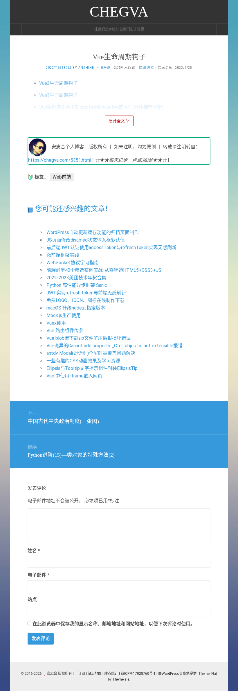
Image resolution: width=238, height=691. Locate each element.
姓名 (34, 550)
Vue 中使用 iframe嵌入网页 (74, 376)
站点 (32, 599)
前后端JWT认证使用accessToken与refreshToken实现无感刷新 (111, 247)
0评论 (106, 68)
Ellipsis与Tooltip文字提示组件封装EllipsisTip (92, 368)
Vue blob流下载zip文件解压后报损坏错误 (88, 338)
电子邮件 (38, 575)
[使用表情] (208, 548)
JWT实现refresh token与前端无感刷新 (86, 293)
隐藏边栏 (146, 68)
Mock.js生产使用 (63, 315)
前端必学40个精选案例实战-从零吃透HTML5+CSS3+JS (103, 270)
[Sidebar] (16, 29)
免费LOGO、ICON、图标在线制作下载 (85, 300)
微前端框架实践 (62, 255)
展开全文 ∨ (119, 120)
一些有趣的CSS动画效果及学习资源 (83, 361)
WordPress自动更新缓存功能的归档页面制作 (92, 232)
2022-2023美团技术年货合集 (76, 277)
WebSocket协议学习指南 (72, 262)
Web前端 (62, 177)
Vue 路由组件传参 (64, 330)
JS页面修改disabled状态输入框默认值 (85, 240)
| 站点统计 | (111, 674)
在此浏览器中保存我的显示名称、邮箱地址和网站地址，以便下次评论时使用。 (114, 624)
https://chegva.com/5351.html (59, 160)
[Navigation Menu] (222, 29)
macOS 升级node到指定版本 (75, 308)
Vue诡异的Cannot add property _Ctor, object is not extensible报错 (114, 345)
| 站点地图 (94, 674)
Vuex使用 (56, 323)
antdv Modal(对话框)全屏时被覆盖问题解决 (90, 353)
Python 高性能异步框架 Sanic (76, 285)
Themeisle (120, 679)
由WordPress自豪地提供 (177, 674)
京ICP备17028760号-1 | (139, 674)
